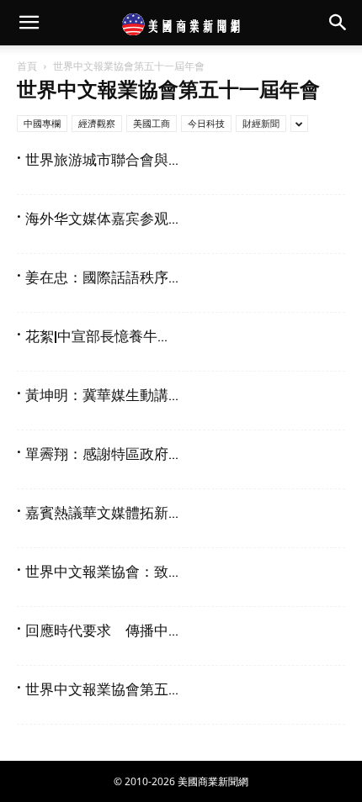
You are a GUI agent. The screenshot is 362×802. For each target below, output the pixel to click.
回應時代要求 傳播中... (101, 630)
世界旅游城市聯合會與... (101, 159)
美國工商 (151, 123)
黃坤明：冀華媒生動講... (101, 395)
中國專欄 (42, 123)
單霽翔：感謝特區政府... (101, 454)
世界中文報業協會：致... (101, 571)
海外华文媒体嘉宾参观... (101, 218)
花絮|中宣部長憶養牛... (96, 336)
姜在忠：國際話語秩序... (101, 277)
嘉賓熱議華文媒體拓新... (101, 512)
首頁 (27, 66)
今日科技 (206, 123)
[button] (29, 22)
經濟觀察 (96, 123)
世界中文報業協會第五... (101, 689)
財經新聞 (260, 123)
